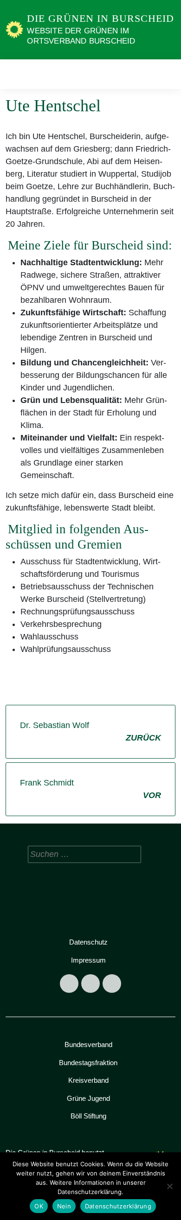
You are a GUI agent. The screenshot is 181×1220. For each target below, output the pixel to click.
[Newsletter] (112, 983)
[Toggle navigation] (165, 74)
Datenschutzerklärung (118, 1206)
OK (38, 1206)
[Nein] (169, 1186)
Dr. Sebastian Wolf (90, 731)
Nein (64, 1206)
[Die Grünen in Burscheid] (14, 29)
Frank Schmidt (90, 789)
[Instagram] (90, 983)
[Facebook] (69, 983)
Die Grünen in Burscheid (100, 18)
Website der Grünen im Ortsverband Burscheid (81, 35)
